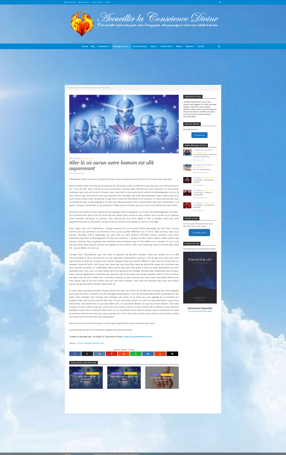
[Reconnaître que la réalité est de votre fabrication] (187, 152)
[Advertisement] (143, 67)
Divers (153, 46)
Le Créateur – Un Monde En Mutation (204, 206)
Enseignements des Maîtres (203, 150)
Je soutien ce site (199, 232)
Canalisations (103, 46)
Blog (93, 46)
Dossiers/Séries (139, 46)
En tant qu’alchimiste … (202, 169)
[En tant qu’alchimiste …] (187, 167)
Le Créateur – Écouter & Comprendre (203, 194)
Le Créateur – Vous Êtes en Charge (204, 181)
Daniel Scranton (75, 158)
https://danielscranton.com (90, 343)
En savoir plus (199, 135)
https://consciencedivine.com (138, 336)
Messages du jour (121, 46)
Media (178, 46)
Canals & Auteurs (83, 2)
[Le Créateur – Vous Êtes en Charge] (187, 180)
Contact (107, 2)
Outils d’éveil (166, 46)
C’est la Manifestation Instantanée (86, 377)
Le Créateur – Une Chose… (162, 378)
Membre (189, 46)
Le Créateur (155, 375)
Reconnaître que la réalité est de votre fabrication (205, 156)
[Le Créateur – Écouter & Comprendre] (187, 192)
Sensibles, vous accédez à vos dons (124, 377)
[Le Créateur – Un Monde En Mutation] (187, 205)
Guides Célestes (97, 2)
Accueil (85, 46)
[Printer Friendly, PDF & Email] (124, 349)
